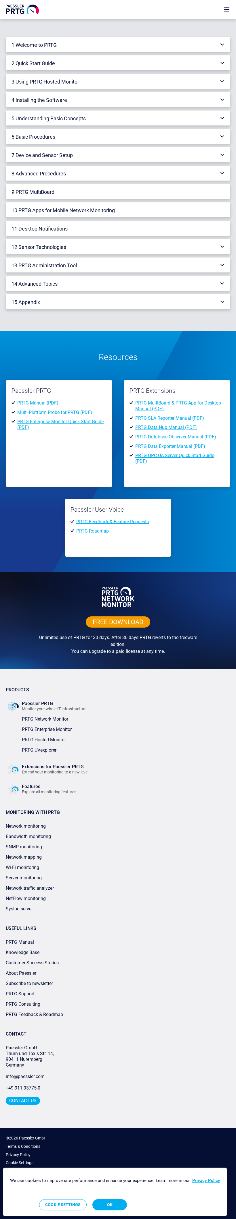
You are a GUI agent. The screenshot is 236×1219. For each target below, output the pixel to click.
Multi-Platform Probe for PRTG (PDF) (54, 412)
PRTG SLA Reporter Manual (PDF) (169, 418)
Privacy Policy (18, 1154)
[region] (115, 1192)
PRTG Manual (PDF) (37, 403)
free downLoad (118, 622)
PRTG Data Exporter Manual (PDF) (170, 446)
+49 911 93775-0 (23, 1088)
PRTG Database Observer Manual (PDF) (175, 437)
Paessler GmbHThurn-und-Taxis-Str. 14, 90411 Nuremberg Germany (30, 1056)
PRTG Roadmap (92, 531)
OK (110, 1204)
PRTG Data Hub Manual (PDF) (166, 427)
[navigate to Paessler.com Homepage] (22, 9)
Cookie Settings (19, 1162)
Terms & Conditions (23, 1146)
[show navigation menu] (227, 9)
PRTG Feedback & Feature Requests (112, 521)
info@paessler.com (25, 1076)
